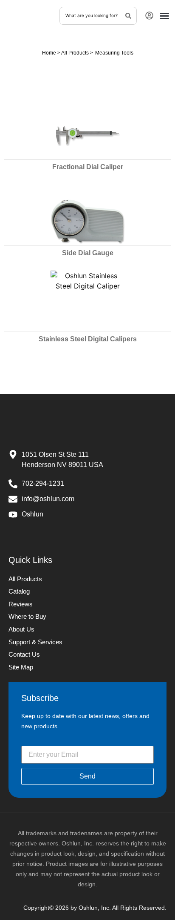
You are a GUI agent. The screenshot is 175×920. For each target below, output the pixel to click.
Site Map (20, 667)
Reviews (20, 604)
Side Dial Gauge (87, 253)
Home (49, 53)
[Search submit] (128, 15)
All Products (75, 53)
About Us (21, 629)
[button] (164, 15)
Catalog (19, 591)
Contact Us (24, 654)
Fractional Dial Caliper (87, 166)
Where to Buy (27, 616)
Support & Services (35, 642)
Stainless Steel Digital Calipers (88, 339)
